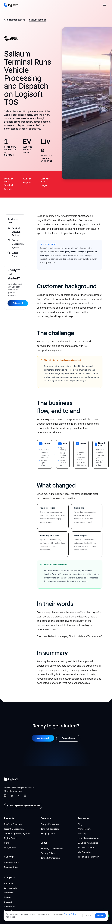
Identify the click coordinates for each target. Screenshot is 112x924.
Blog (80, 824)
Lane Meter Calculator (88, 838)
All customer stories (14, 19)
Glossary (82, 833)
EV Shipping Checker (88, 842)
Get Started (18, 303)
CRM (6, 842)
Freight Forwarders (50, 824)
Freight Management (14, 828)
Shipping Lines (48, 833)
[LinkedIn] (5, 795)
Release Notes (11, 867)
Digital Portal (15, 254)
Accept (100, 915)
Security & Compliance (52, 848)
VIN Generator (84, 852)
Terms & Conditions (50, 857)
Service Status (11, 862)
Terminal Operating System (16, 232)
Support (8, 901)
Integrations (10, 847)
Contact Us (9, 906)
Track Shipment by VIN (88, 856)
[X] (18, 795)
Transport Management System (17, 244)
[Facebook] (12, 795)
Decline (88, 915)
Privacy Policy (48, 853)
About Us (8, 883)
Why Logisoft (10, 888)
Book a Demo (68, 738)
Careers (7, 897)
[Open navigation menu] (104, 5)
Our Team (8, 892)
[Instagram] (25, 795)
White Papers (84, 828)
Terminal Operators (50, 828)
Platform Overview (13, 824)
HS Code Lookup (86, 847)
